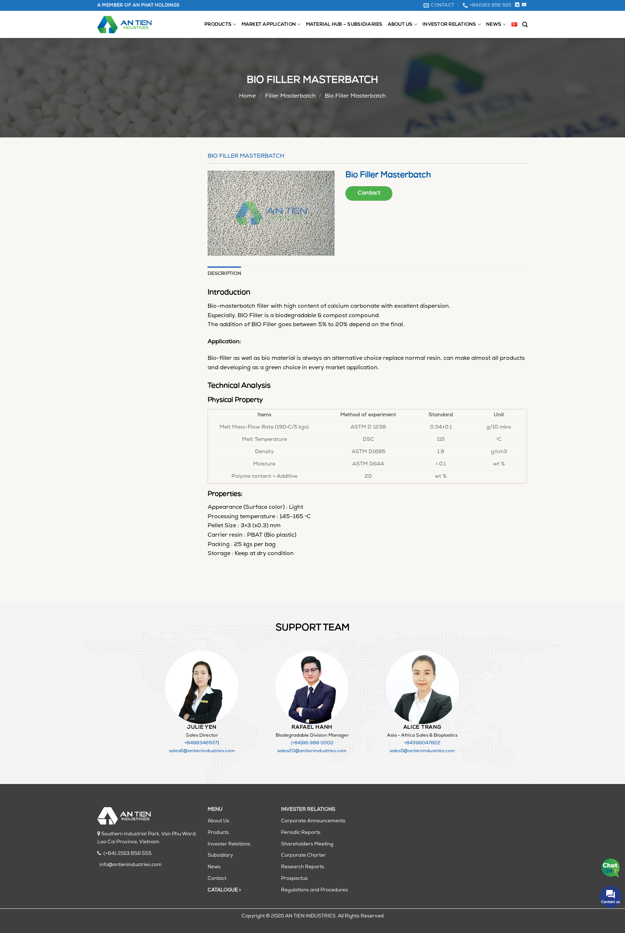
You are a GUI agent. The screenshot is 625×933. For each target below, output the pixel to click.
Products (217, 24)
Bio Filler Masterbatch (355, 96)
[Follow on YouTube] (524, 5)
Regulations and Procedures (314, 890)
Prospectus (294, 878)
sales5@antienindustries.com (422, 751)
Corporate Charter (303, 855)
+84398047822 (422, 743)
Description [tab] (224, 273)
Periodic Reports (300, 832)
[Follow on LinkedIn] (517, 5)
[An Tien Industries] (124, 24)
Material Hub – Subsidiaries (344, 24)
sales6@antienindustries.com (202, 751)
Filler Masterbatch (290, 96)
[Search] (525, 24)
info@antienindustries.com (130, 864)
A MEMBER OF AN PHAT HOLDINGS (138, 5)
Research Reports (302, 867)
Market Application (269, 24)
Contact (217, 878)
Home (247, 96)
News (493, 24)
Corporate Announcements (313, 821)
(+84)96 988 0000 (312, 743)
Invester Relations (229, 844)
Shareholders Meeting (307, 844)
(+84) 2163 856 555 (127, 853)
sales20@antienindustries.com (311, 751)
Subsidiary (220, 855)
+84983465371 (201, 743)
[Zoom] (217, 247)
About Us (218, 821)
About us (400, 24)
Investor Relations (449, 24)
